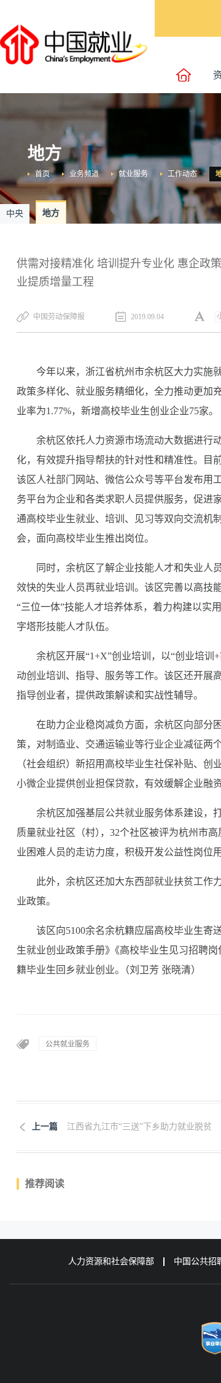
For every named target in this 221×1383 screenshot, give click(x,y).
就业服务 (133, 174)
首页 (42, 174)
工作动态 (182, 174)
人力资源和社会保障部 (111, 1261)
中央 (14, 213)
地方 (51, 213)
